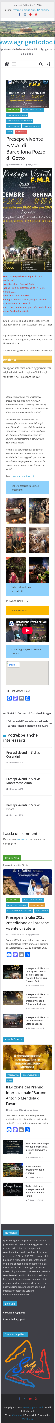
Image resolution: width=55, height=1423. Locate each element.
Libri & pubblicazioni (30, 1075)
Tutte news (21, 132)
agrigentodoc (33, 164)
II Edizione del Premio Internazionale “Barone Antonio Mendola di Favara (27, 723)
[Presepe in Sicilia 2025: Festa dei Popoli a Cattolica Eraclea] (13, 1023)
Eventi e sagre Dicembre (33, 110)
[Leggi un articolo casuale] (48, 64)
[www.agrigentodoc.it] (7, 64)
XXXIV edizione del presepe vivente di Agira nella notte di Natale (35, 1191)
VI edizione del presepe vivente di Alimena (35, 1169)
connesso (22, 839)
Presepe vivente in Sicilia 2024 (19, 121)
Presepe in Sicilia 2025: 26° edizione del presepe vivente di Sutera (27, 923)
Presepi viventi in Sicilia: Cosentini (23, 754)
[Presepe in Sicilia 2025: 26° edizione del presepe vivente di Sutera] (27, 882)
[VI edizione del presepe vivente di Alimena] (13, 1172)
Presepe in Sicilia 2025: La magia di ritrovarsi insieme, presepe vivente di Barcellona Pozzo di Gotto (37, 975)
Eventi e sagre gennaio (17, 115)
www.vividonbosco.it (23, 476)
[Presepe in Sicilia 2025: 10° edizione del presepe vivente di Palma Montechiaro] (13, 1001)
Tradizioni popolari (32, 126)
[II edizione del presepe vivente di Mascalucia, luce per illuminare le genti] (13, 1150)
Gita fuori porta (37, 905)
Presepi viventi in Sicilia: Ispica (23, 807)
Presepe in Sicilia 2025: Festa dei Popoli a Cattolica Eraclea (37, 1020)
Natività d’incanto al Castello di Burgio (29, 713)
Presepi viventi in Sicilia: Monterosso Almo (23, 781)
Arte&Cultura (12, 1075)
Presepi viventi (13, 126)
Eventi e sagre (13, 110)
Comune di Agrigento (14, 1312)
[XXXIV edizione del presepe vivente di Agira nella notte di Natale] (13, 1193)
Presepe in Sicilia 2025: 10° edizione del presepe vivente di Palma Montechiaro (37, 999)
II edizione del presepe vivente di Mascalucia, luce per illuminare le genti (37, 1148)
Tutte (9, 132)
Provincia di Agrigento (14, 1319)
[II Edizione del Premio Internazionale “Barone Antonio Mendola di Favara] (27, 1057)
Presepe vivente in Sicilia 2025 (19, 911)
